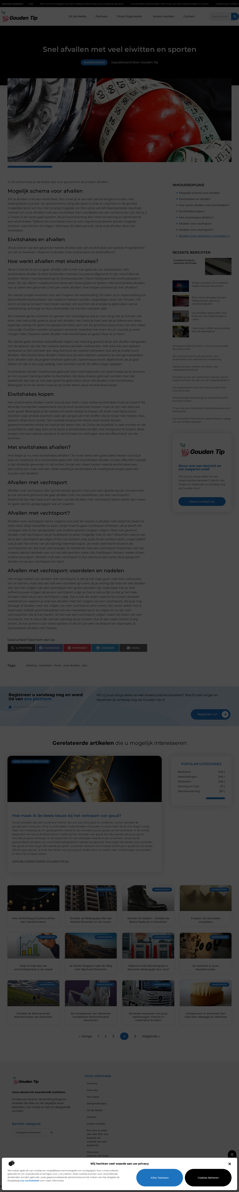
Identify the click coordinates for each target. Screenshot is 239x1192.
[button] (230, 1164)
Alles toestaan (160, 1177)
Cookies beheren (208, 1177)
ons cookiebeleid (29, 1180)
